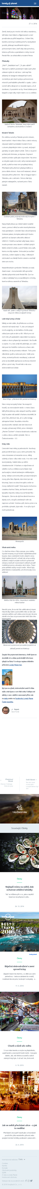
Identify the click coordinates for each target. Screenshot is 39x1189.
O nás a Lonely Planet (9, 1175)
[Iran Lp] (7, 685)
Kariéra (4, 1165)
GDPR (4, 1172)
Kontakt (5, 1168)
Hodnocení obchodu (9, 1177)
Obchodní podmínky (9, 1170)
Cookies (5, 1163)
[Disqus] (19, 749)
